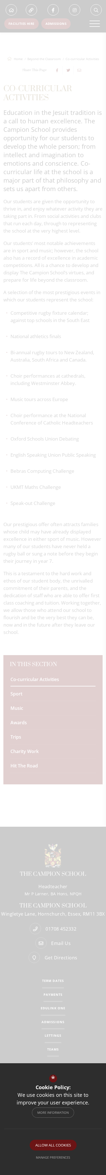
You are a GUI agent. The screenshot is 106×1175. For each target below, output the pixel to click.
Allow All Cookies (53, 1145)
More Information (53, 1112)
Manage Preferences (53, 1157)
